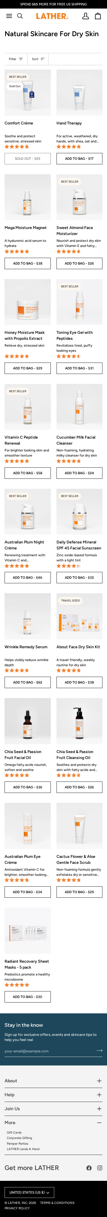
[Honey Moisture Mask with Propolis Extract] (28, 302)
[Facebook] (89, 1168)
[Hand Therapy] (79, 92)
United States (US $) (27, 1192)
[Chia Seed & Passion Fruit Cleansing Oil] (79, 721)
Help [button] (10, 1094)
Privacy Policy (17, 1208)
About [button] (11, 1080)
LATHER (14, 1203)
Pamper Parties (17, 1144)
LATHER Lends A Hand (23, 1149)
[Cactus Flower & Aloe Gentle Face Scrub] (79, 826)
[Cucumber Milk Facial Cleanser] (79, 407)
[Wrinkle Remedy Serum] (28, 616)
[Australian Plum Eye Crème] (28, 826)
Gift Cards (14, 1132)
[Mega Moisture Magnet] (28, 197)
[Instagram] (99, 1168)
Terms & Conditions (57, 1203)
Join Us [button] (12, 1108)
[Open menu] (11, 16)
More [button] (10, 1122)
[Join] (97, 1050)
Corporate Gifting (19, 1138)
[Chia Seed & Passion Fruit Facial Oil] (28, 721)
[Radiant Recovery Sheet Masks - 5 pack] (28, 931)
